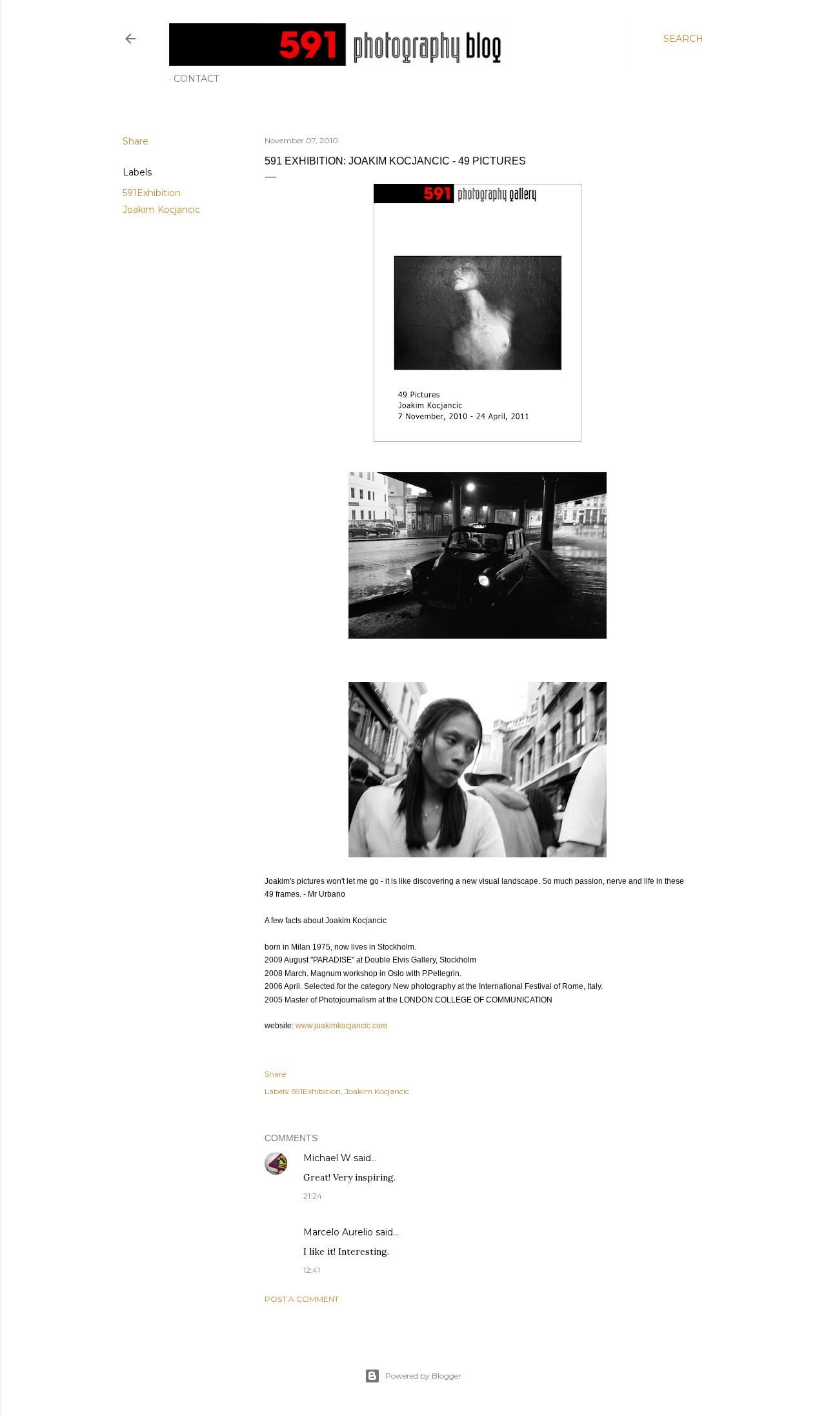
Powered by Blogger (423, 1376)
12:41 (311, 1270)
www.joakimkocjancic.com (341, 1025)
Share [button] (135, 141)
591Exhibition (152, 193)
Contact (196, 79)
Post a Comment (302, 1299)
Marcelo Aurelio (338, 1232)
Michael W (327, 1158)
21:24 (312, 1196)
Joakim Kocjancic (161, 209)
